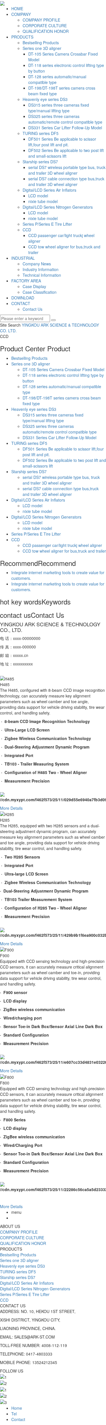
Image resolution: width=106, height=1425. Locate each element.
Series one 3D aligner (42, 48)
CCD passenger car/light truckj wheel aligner (62, 545)
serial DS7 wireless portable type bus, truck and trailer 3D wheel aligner (66, 170)
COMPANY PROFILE (41, 20)
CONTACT (20, 303)
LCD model (38, 195)
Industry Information (41, 269)
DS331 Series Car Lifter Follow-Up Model (65, 127)
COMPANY (21, 14)
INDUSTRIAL (23, 258)
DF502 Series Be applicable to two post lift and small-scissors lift (66, 153)
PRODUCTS (22, 37)
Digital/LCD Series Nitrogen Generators (58, 207)
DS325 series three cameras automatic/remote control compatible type (65, 119)
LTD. (12, 330)
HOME (17, 8)
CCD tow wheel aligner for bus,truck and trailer (64, 551)
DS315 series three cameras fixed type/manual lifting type (58, 107)
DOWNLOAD (22, 298)
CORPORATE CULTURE (45, 25)
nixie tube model (43, 201)
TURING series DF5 (41, 133)
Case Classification (40, 292)
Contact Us (32, 309)
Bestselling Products (41, 42)
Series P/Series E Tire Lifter (47, 224)
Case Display (34, 286)
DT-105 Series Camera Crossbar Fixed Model (63, 369)
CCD (27, 229)
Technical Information (42, 275)
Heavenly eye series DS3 (45, 99)
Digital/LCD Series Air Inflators (49, 190)
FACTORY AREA (26, 281)
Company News (37, 264)
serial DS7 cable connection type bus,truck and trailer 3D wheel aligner (66, 181)
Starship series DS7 (40, 161)
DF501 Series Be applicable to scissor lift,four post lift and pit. (62, 141)
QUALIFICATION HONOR (46, 31)
